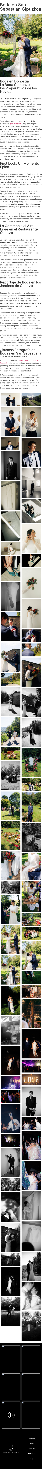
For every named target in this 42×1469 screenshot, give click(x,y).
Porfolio (31, 1454)
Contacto (31, 1449)
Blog (31, 1459)
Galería (31, 1444)
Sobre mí (31, 1439)
